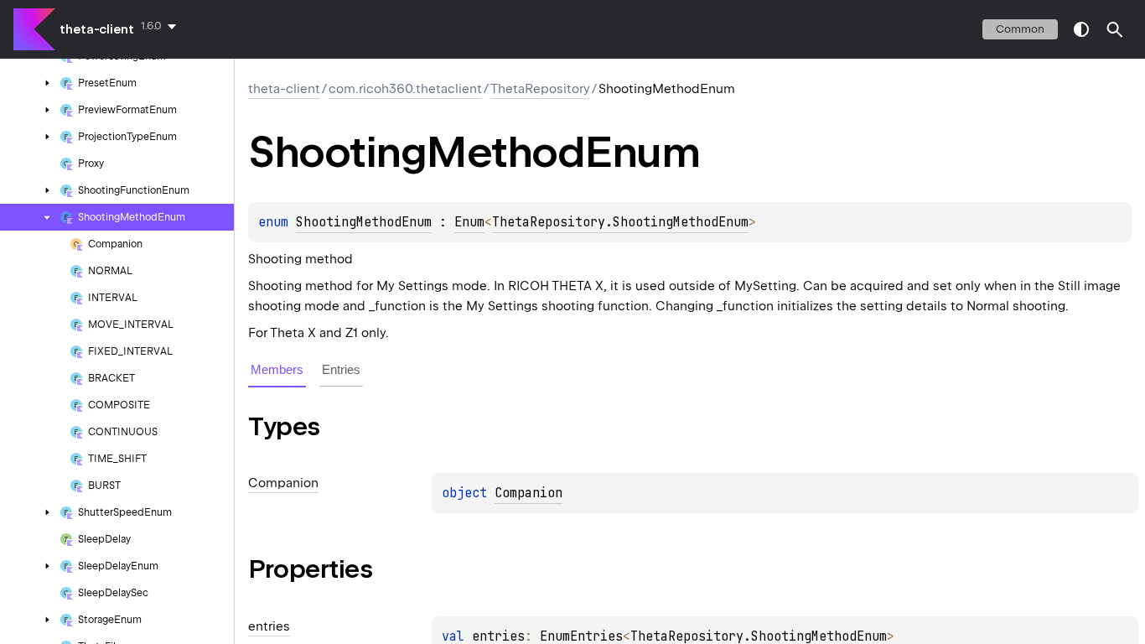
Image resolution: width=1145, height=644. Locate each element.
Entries (341, 369)
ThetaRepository (540, 88)
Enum (469, 222)
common (1020, 29)
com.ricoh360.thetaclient (405, 88)
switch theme (1081, 29)
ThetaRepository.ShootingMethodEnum (620, 222)
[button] (1115, 29)
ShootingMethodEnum (364, 222)
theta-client (97, 29)
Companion (528, 493)
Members (277, 369)
